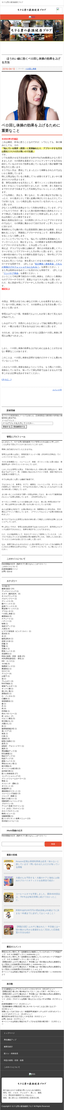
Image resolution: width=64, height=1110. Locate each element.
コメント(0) (57, 390)
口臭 (3, 736)
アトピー (5, 674)
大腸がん (5, 724)
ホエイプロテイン (9, 811)
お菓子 (4, 676)
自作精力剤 (6, 771)
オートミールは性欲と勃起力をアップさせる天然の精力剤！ (26, 972)
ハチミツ (5, 621)
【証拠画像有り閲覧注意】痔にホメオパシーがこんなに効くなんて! (29, 1006)
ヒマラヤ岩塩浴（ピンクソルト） (15, 631)
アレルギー (6, 681)
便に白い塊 (6, 691)
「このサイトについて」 (38, 547)
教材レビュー (7, 814)
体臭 (3, 734)
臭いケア (5, 731)
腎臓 (3, 646)
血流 (3, 743)
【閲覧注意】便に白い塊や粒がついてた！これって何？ (24, 991)
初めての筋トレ (8, 799)
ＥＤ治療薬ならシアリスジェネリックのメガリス (21, 989)
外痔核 (4, 711)
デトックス (6, 601)
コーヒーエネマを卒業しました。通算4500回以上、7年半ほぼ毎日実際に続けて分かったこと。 (38, 897)
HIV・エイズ (7, 661)
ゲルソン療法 (7, 718)
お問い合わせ (7, 571)
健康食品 (5, 616)
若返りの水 (6, 641)
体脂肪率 (5, 789)
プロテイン (6, 804)
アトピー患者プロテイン (11, 806)
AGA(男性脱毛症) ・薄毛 (11, 659)
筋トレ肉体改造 (8, 774)
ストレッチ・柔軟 (9, 783)
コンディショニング (10, 776)
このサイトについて (10, 566)
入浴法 (4, 629)
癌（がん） (6, 716)
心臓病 (4, 699)
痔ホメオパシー (8, 714)
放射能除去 (6, 701)
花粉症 (4, 739)
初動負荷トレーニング (10, 801)
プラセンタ (6, 611)
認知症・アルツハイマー (11, 746)
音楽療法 (5, 654)
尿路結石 (5, 694)
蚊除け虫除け (7, 741)
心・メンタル (7, 696)
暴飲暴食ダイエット (10, 791)
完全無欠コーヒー (9, 821)
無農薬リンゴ (7, 666)
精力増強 (5, 766)
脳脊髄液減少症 (8, 729)
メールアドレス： (9, 420)
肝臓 (3, 644)
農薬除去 (5, 669)
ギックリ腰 (6, 689)
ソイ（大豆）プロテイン (11, 808)
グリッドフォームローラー (12, 779)
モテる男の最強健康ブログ (12, 2)
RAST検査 (6, 684)
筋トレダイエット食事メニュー (14, 818)
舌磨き (4, 649)
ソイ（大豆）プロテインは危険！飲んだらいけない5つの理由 (26, 999)
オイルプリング (8, 596)
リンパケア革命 (11, 273)
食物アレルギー (8, 686)
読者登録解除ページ (10, 569)
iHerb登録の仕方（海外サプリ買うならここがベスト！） (24, 564)
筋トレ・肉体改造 (11, 1053)
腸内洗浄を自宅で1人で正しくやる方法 (17, 1016)
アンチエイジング (9, 591)
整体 (3, 781)
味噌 (3, 624)
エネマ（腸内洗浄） (10, 594)
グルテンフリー (8, 599)
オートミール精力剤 (10, 768)
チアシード (6, 619)
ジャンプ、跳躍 (8, 796)
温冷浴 (4, 634)
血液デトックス (8, 606)
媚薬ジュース (7, 761)
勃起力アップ (7, 756)
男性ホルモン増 (8, 764)
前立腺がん (6, 721)
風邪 (3, 749)
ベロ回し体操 (30, 69)
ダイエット (6, 786)
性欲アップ (6, 759)
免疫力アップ (7, 626)
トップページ (9, 1033)
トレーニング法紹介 (10, 793)
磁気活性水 (6, 639)
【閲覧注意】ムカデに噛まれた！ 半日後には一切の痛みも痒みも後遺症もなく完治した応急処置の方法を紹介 (38, 929)
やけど (4, 671)
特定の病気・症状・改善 (11, 656)
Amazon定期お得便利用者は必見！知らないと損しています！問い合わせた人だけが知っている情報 (38, 864)
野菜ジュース (7, 651)
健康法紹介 (6, 589)
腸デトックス (7, 604)
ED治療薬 (6, 754)
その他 (4, 586)
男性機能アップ (8, 751)
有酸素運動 (6, 816)
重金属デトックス (9, 609)
